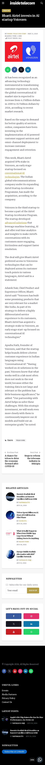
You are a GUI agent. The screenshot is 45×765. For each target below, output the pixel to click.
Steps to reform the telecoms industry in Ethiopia (32, 460)
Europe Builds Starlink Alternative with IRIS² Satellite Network (26, 554)
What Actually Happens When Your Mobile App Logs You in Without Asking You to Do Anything (28, 534)
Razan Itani (24, 542)
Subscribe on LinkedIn (14, 751)
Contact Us (7, 702)
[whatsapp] (8, 70)
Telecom (6, 10)
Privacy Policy (8, 698)
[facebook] (14, 70)
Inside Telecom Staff (16, 34)
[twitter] (21, 70)
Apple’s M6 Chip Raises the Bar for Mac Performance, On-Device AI (26, 718)
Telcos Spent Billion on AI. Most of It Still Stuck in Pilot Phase (28, 515)
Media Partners (9, 694)
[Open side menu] (3, 3)
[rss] (31, 624)
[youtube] (14, 632)
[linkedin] (28, 70)
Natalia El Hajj (25, 560)
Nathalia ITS (24, 502)
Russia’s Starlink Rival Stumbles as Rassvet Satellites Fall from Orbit (27, 496)
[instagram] (31, 616)
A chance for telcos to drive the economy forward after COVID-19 (12, 461)
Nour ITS (23, 521)
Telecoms (20, 440)
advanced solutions (16, 222)
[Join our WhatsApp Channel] (36, 759)
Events (5, 690)
